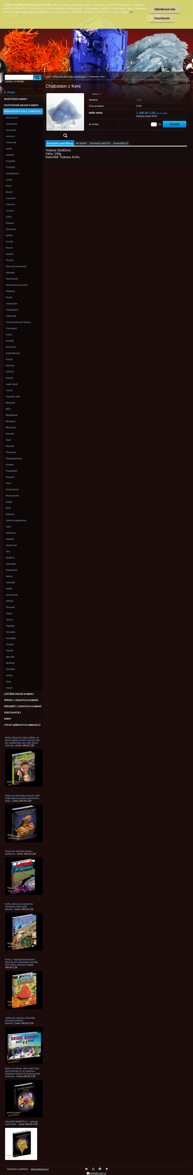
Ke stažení (81, 143)
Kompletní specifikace (60, 143)
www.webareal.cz (40, 1169)
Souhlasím (162, 18)
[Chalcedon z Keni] (65, 116)
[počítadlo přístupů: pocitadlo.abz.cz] (96, 1173)
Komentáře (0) (120, 143)
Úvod (48, 76)
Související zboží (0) (100, 143)
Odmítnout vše (164, 9)
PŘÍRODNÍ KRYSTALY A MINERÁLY (69, 76)
